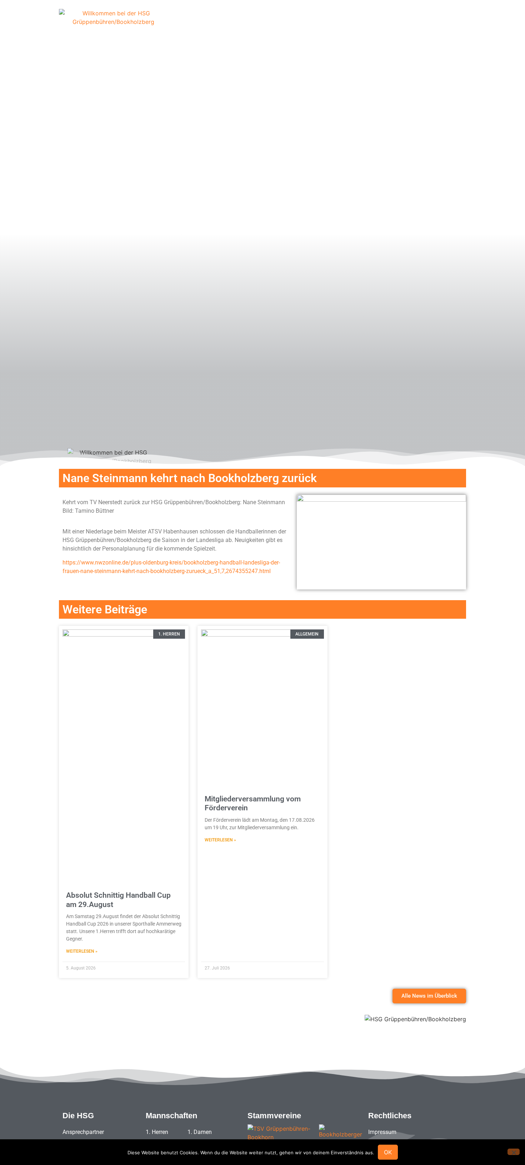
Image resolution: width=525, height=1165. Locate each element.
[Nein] (514, 1152)
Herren (314, 23)
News (411, 23)
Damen (347, 23)
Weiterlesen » (82, 951)
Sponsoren (277, 23)
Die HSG (238, 23)
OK (388, 1152)
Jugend (379, 23)
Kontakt (442, 23)
